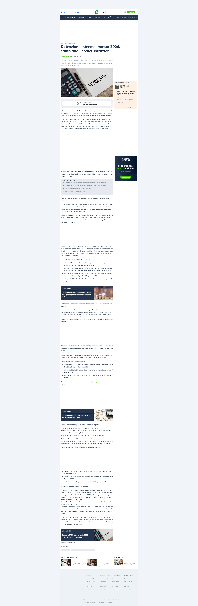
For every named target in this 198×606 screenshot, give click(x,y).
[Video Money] (113, 17)
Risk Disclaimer (128, 581)
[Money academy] (108, 17)
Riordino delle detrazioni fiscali (75, 191)
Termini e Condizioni (129, 584)
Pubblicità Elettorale (92, 589)
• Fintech (124, 17)
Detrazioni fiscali (84, 550)
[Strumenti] (111, 17)
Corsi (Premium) (103, 581)
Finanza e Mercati (116, 575)
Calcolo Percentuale (104, 589)
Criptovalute (103, 586)
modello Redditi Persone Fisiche (91, 113)
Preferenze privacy (129, 589)
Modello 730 (66, 550)
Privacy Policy (127, 586)
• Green (129, 17)
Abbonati (131, 12)
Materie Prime (115, 586)
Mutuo (74, 550)
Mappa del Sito (91, 579)
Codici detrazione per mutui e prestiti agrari (79, 188)
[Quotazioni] (105, 17)
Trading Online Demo (105, 579)
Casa (92, 550)
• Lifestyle (134, 17)
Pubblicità (89, 586)
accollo (90, 382)
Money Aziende (91, 584)
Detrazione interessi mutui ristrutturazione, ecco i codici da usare (86, 185)
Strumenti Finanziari (105, 575)
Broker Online (103, 584)
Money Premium (91, 581)
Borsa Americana (116, 584)
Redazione (127, 579)
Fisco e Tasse (64, 43)
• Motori (119, 17)
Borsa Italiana (115, 579)
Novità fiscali (72, 43)
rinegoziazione (98, 382)
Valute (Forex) (115, 589)
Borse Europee (115, 581)
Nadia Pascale (65, 56)
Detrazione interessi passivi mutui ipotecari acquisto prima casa (85, 183)
